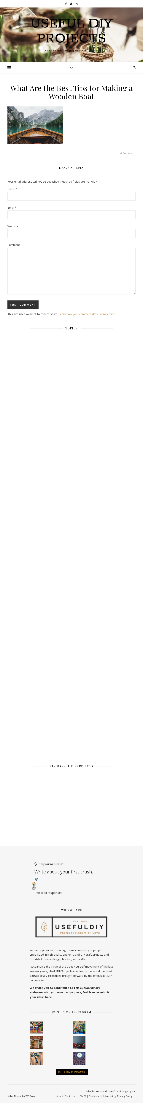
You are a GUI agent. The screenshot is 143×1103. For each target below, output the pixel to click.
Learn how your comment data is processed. (87, 314)
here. (48, 997)
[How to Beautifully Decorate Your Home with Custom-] (36, 1027)
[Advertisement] (71, 514)
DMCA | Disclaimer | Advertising (98, 1096)
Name (12, 189)
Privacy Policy (124, 1096)
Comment (13, 245)
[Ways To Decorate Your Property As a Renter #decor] (79, 1027)
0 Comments (128, 153)
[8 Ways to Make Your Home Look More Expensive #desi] (79, 1042)
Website (12, 226)
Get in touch (71, 1096)
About (59, 1096)
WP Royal (31, 1096)
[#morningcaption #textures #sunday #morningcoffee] (36, 1058)
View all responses (49, 893)
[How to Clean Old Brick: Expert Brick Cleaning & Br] (36, 1042)
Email (11, 207)
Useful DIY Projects (71, 31)
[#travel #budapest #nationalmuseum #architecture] (79, 1058)
